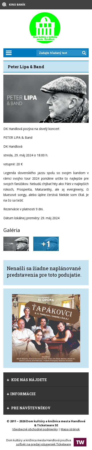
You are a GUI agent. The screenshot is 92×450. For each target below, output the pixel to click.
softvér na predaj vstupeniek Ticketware (43, 444)
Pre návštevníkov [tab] (30, 407)
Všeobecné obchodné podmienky (35, 429)
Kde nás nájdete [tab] (28, 379)
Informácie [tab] (23, 393)
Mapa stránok (70, 429)
